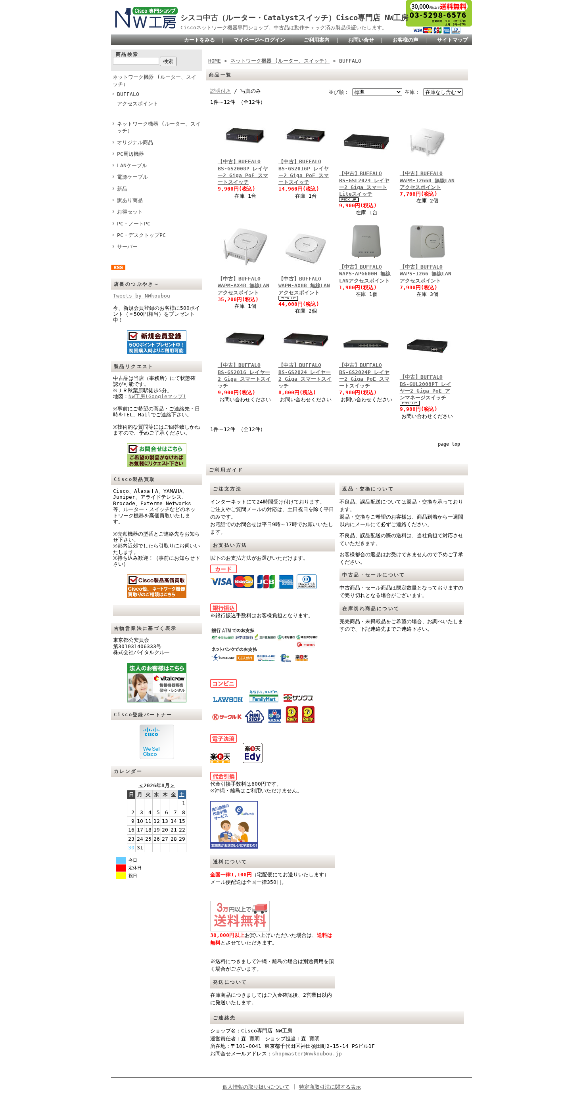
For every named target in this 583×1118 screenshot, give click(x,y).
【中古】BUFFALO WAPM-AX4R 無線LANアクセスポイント (243, 286)
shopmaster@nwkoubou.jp (307, 1054)
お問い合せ (361, 40)
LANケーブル (132, 165)
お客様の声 (405, 40)
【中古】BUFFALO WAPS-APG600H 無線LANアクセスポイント (365, 274)
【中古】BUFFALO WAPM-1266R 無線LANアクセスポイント (427, 180)
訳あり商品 (130, 200)
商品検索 (127, 54)
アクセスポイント (137, 104)
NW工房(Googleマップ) (157, 396)
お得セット (130, 212)
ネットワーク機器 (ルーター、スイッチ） (154, 80)
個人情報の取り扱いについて (256, 1087)
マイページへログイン (259, 40)
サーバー (127, 247)
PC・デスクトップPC (141, 235)
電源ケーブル (132, 177)
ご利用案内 (317, 40)
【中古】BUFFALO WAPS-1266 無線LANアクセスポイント (425, 274)
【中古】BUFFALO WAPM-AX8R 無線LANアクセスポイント (304, 286)
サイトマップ (452, 40)
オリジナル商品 (135, 142)
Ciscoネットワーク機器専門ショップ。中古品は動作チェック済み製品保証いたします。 (283, 28)
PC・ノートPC (133, 224)
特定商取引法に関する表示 (330, 1087)
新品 (122, 189)
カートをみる (199, 40)
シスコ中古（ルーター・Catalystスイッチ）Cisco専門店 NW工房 (294, 17)
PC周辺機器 (130, 154)
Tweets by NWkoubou (141, 296)
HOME (214, 61)
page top (449, 444)
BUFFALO (128, 94)
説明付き (220, 91)
